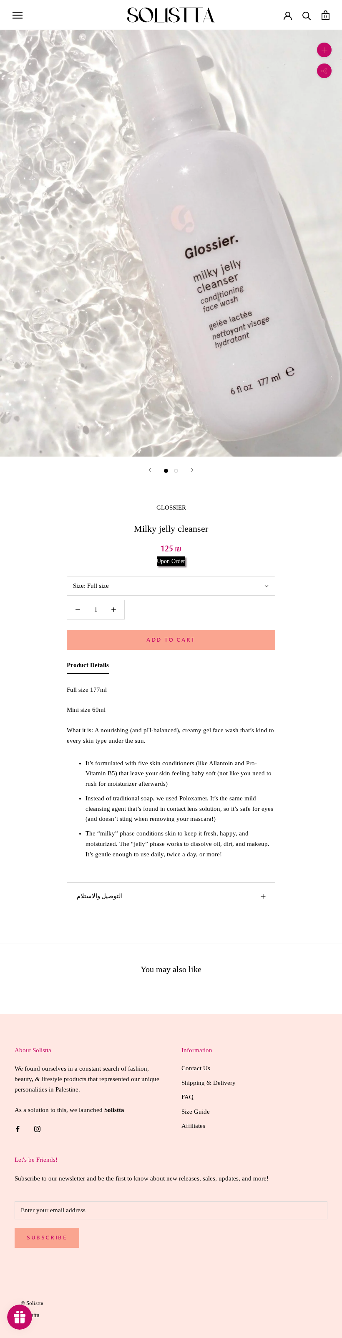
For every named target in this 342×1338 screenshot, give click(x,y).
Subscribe (47, 1238)
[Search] (306, 15)
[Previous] (149, 470)
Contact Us (195, 1068)
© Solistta (32, 1303)
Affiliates (193, 1125)
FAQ (187, 1097)
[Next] (192, 470)
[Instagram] (37, 1128)
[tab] (88, 667)
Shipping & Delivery (208, 1082)
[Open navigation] (18, 14)
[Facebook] (18, 1128)
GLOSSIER (171, 507)
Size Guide (195, 1111)
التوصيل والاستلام (100, 896)
